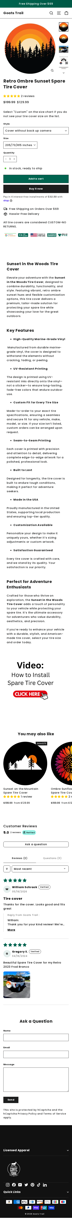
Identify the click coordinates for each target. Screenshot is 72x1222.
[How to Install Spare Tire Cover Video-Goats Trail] (30, 707)
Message (8, 1064)
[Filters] (6, 869)
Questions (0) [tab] (52, 858)
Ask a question (36, 844)
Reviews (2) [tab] (19, 858)
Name (7, 1030)
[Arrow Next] (64, 72)
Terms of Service (54, 1113)
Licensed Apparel (16, 1150)
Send (11, 1099)
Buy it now (36, 188)
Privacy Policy (27, 1113)
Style (6, 123)
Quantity (9, 152)
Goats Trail (13, 13)
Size (6, 138)
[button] (12, 96)
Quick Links (12, 1192)
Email (6, 1047)
